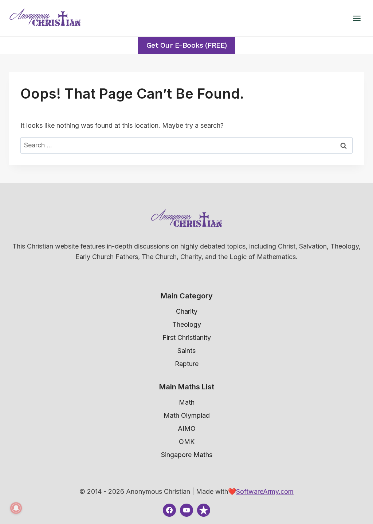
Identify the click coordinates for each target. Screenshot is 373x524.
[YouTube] (186, 510)
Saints (186, 350)
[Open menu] (356, 18)
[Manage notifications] (16, 508)
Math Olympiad (187, 415)
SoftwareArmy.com (265, 491)
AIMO (187, 428)
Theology (186, 324)
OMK (187, 441)
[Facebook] (169, 510)
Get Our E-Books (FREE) (186, 45)
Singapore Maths (186, 454)
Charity (186, 311)
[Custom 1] (203, 510)
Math (187, 402)
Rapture (187, 364)
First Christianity (186, 337)
